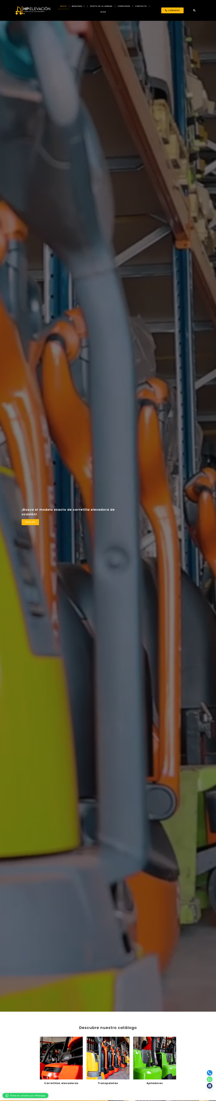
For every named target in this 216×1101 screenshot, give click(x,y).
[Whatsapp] (209, 1079)
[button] (194, 10)
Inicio (63, 6)
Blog (103, 12)
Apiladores (154, 1083)
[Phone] (209, 1073)
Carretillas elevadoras (61, 1083)
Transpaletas (108, 1083)
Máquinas (77, 6)
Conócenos (124, 6)
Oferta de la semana (101, 6)
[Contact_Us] (209, 1086)
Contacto (141, 6)
